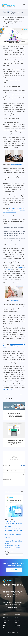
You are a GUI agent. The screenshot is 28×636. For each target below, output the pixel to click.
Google (16, 617)
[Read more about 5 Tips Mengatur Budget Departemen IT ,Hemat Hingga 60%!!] (14, 430)
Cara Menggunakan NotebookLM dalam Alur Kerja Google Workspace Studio (13, 530)
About (4, 622)
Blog (4, 625)
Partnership (6, 620)
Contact (5, 627)
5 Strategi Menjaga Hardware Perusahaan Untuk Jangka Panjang (15, 415)
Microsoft (17, 620)
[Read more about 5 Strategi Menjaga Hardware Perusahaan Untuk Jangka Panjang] (14, 406)
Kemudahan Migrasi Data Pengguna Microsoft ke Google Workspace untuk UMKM (13, 541)
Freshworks (18, 627)
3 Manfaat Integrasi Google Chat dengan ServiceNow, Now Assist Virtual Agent (12, 547)
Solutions (5, 617)
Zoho (16, 622)
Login (23, 465)
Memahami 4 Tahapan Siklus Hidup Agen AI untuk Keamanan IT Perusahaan (13, 536)
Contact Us (14, 570)
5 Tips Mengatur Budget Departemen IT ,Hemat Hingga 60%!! (15, 442)
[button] (24, 5)
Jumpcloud (17, 625)
